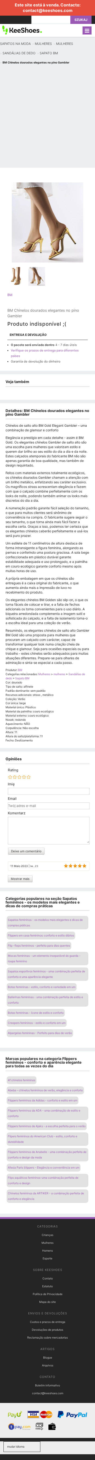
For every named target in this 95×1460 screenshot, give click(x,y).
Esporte (47, 1258)
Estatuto (47, 1286)
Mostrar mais (20, 879)
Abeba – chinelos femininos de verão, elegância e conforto (45, 1090)
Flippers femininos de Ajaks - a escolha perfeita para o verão (47, 1126)
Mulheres (47, 1242)
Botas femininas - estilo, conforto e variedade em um (41, 987)
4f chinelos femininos (21, 1080)
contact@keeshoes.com (47, 10)
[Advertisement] (47, 116)
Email (12, 799)
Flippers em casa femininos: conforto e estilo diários (41, 935)
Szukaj (80, 20)
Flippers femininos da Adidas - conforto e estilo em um (42, 1100)
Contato (47, 1278)
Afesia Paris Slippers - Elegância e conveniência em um (43, 1167)
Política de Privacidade (47, 1294)
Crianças (47, 1235)
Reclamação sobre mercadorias (47, 1337)
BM (9, 295)
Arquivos (47, 1365)
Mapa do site (47, 1302)
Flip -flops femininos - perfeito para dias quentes (39, 945)
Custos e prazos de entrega (47, 1322)
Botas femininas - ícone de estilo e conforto (36, 1012)
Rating (13, 770)
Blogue (47, 1357)
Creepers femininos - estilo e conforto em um (36, 1023)
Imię (11, 784)
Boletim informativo (47, 1385)
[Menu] (87, 30)
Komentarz (16, 813)
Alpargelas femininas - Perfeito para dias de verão (40, 1033)
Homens (47, 1250)
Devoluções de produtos (47, 1329)
